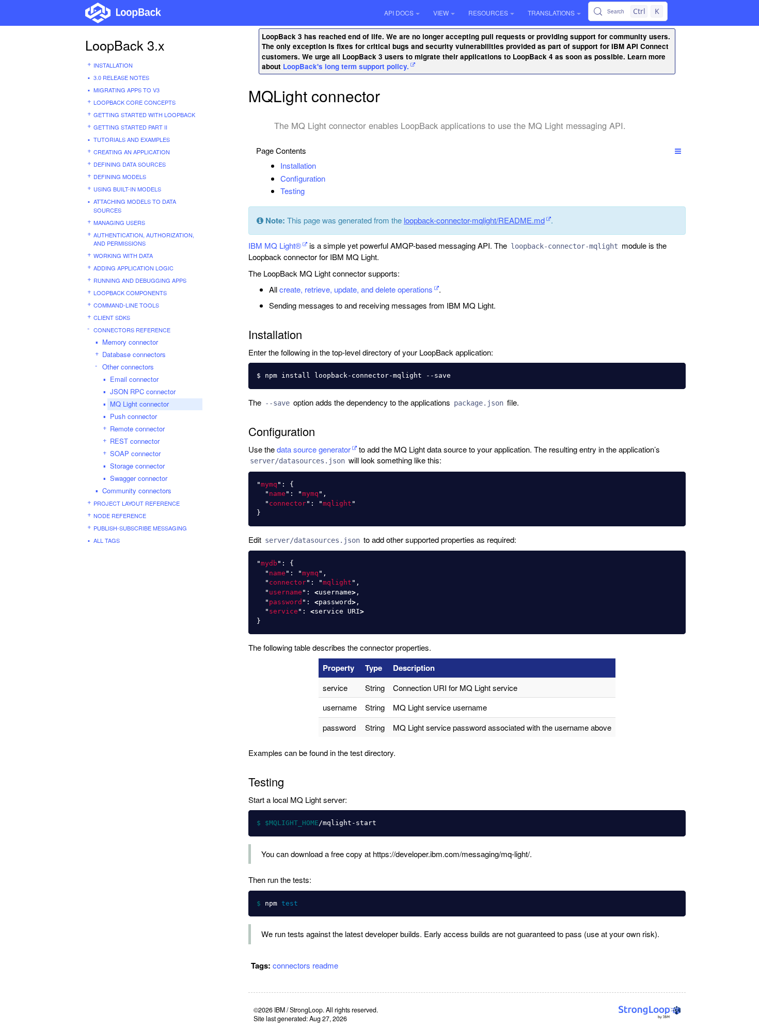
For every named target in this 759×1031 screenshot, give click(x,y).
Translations (551, 12)
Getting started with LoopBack (144, 114)
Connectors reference (131, 330)
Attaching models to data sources (134, 205)
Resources (488, 12)
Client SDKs (111, 317)
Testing (292, 190)
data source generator (314, 449)
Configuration (302, 178)
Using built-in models (127, 189)
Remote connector (137, 428)
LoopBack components (130, 292)
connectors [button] (291, 965)
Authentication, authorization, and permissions (143, 239)
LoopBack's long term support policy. (346, 66)
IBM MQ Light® (274, 245)
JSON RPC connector (143, 391)
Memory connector (130, 342)
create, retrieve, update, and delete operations (356, 289)
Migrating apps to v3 (126, 90)
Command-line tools (126, 305)
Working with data (123, 255)
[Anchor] (321, 165)
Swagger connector (138, 478)
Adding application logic (133, 268)
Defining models (119, 176)
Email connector (134, 379)
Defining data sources (129, 164)
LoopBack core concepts (134, 102)
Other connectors (128, 367)
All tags (106, 540)
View (441, 12)
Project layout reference (136, 503)
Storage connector (137, 466)
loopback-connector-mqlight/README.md (474, 220)
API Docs (399, 12)
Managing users (119, 222)
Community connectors (136, 490)
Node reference (119, 515)
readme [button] (325, 965)
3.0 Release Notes (121, 77)
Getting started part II (130, 127)
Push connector (133, 416)
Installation (113, 65)
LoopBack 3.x (125, 45)
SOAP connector (135, 453)
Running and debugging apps (139, 280)
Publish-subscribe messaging (140, 528)
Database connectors (134, 354)
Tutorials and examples (131, 139)
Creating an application (131, 152)
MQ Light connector (139, 404)
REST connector (135, 441)
